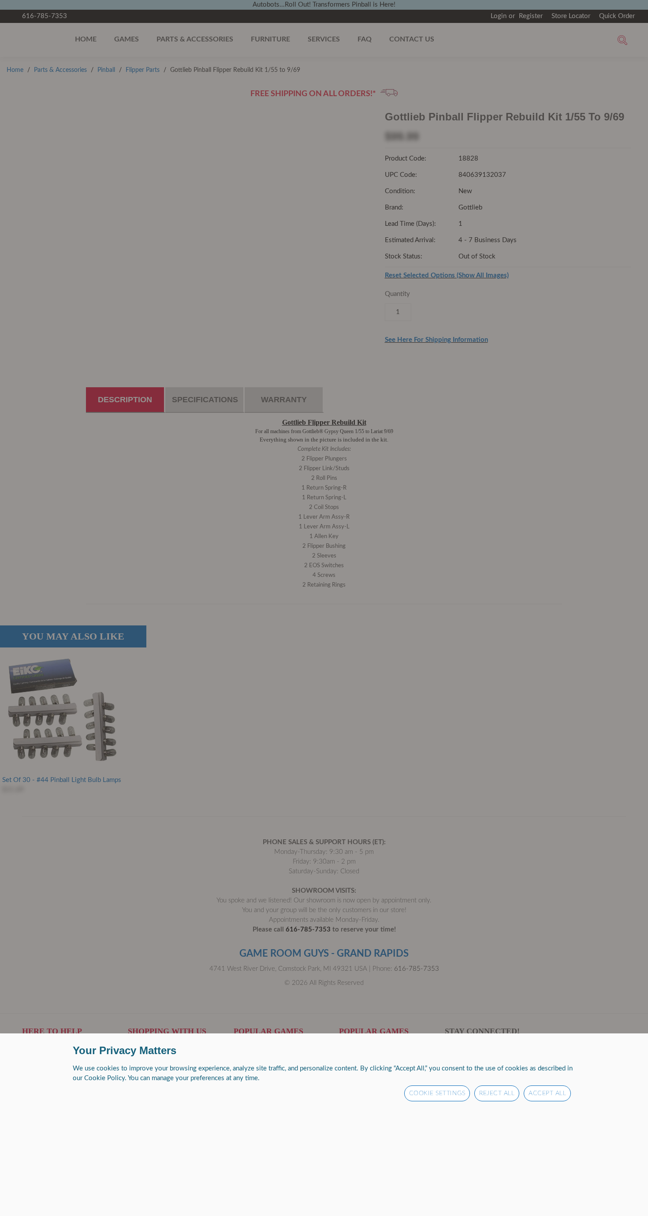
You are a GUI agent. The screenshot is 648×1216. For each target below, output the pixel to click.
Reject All (496, 1093)
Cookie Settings (437, 1093)
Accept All (547, 1093)
